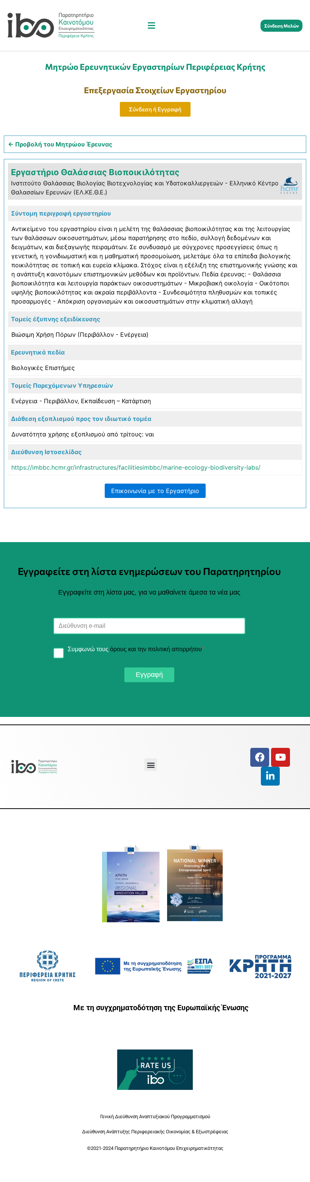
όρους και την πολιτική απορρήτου (156, 649)
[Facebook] (259, 757)
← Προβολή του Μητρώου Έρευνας (60, 144)
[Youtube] (280, 757)
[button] (151, 25)
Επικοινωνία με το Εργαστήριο (155, 491)
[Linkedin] (270, 776)
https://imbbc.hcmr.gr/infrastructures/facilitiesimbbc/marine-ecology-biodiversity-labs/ (135, 467)
